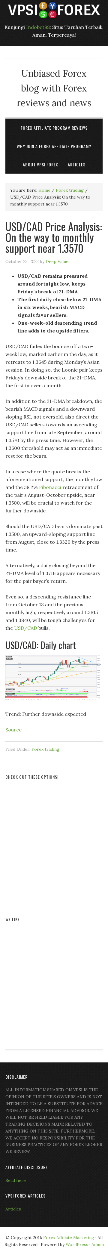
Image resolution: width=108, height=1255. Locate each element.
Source (13, 730)
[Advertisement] (54, 841)
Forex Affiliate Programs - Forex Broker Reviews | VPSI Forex (54, 10)
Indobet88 (38, 27)
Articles (13, 1209)
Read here (15, 1180)
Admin (98, 1244)
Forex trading (45, 749)
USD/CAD (25, 628)
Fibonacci (50, 487)
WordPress (77, 1244)
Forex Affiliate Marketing (68, 1237)
